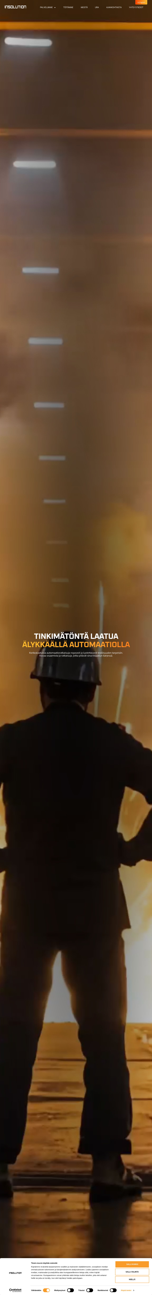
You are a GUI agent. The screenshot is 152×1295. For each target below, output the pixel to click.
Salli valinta (132, 1272)
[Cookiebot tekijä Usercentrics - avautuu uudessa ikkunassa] (15, 1290)
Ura (97, 7)
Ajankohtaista (114, 7)
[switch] (70, 1290)
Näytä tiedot (126, 1290)
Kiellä (132, 1279)
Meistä (84, 7)
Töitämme (68, 7)
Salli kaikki (132, 1264)
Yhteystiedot (136, 7)
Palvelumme (46, 7)
